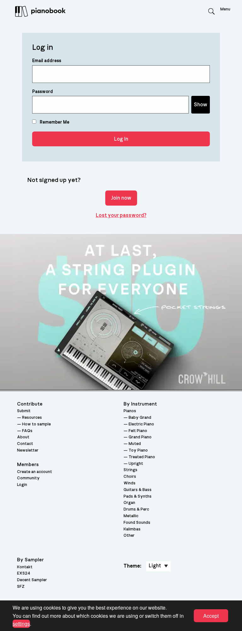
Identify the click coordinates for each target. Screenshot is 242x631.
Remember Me (54, 122)
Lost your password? (121, 215)
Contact (25, 444)
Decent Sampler (32, 580)
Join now (121, 198)
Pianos (130, 411)
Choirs (130, 477)
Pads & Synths (138, 496)
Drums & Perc (136, 509)
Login (22, 485)
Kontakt (24, 567)
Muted (135, 444)
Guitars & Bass (138, 490)
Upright (136, 464)
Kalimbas (132, 529)
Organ (129, 503)
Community (28, 478)
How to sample (36, 424)
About (23, 437)
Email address (46, 61)
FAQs (27, 431)
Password (42, 92)
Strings (130, 470)
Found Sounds (137, 523)
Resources (32, 418)
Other (129, 536)
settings (21, 623)
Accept (211, 615)
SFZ (21, 587)
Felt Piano (138, 431)
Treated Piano (142, 457)
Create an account (34, 472)
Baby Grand (140, 418)
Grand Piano (140, 437)
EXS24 (23, 573)
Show (200, 104)
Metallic (131, 516)
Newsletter (27, 450)
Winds (129, 483)
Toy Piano (138, 450)
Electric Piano (141, 424)
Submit (24, 411)
